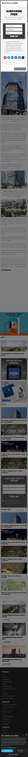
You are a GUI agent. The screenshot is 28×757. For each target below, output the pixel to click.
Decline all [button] (20, 750)
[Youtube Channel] (5, 57)
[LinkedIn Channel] (12, 57)
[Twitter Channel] (8, 57)
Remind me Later (20, 69)
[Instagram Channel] (19, 57)
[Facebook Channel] (16, 57)
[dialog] (14, 745)
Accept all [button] (7, 750)
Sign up (14, 36)
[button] (14, 747)
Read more (7, 745)
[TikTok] (23, 57)
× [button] (26, 735)
